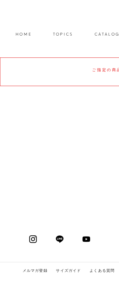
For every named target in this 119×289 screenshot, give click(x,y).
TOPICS (63, 34)
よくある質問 (102, 270)
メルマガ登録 (35, 270)
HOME (24, 34)
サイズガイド (68, 270)
